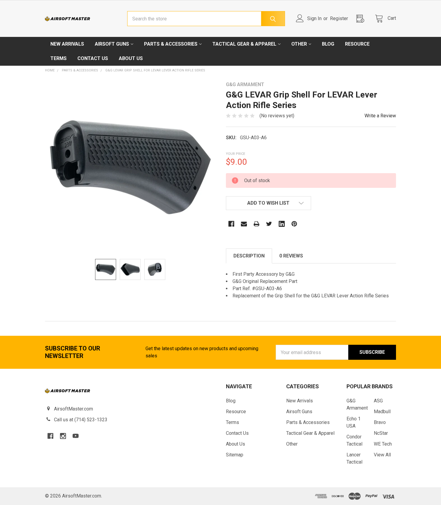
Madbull (382, 411)
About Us (131, 58)
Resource (357, 44)
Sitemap (234, 455)
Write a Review (380, 116)
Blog (328, 44)
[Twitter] (269, 223)
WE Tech (383, 444)
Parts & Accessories (170, 44)
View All (382, 455)
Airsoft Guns (112, 44)
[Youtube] (75, 436)
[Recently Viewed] (362, 18)
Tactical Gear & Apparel (244, 44)
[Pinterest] (294, 223)
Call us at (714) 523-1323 (80, 419)
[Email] (243, 223)
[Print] (256, 223)
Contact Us (92, 58)
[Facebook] (231, 223)
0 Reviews (291, 256)
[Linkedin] (281, 223)
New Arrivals (67, 44)
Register (339, 18)
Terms (58, 58)
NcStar (381, 433)
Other (299, 44)
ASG (378, 401)
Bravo (380, 422)
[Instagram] (63, 436)
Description (249, 256)
